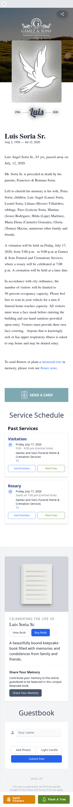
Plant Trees (51, 468)
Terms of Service (47, 789)
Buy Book (41, 632)
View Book (19, 632)
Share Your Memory (25, 693)
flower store (48, 367)
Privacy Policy (25, 789)
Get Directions (22, 468)
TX (17, 460)
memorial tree (52, 361)
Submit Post (36, 759)
